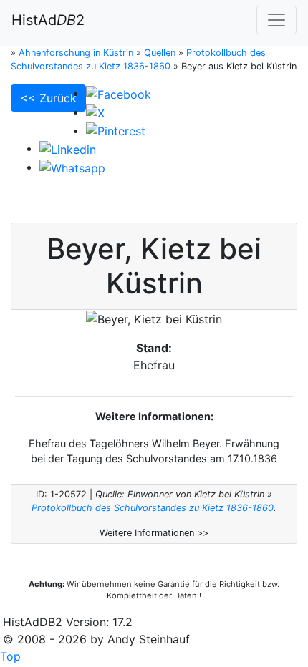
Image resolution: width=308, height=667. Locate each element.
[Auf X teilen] (95, 111)
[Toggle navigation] (276, 20)
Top (10, 656)
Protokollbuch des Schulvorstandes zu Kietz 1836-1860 (153, 507)
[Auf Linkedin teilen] (67, 148)
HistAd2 (48, 20)
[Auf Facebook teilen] (118, 93)
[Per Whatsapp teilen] (72, 167)
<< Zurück (48, 98)
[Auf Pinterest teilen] (115, 130)
